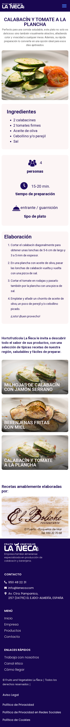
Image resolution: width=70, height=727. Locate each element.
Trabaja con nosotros (21, 657)
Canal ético (13, 663)
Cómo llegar (14, 669)
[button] (64, 6)
